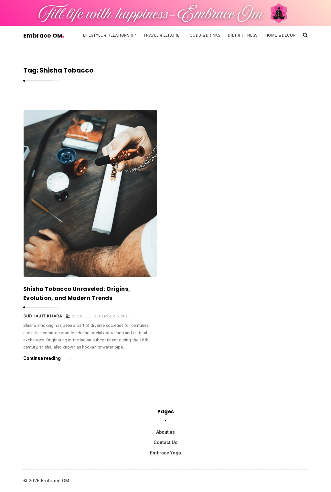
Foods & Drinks (203, 35)
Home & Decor (280, 35)
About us (165, 432)
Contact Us (165, 442)
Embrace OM (42, 35)
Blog (77, 316)
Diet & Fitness (242, 35)
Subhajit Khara (42, 316)
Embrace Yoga (165, 452)
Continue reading (42, 358)
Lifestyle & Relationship (109, 35)
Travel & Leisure (162, 35)
